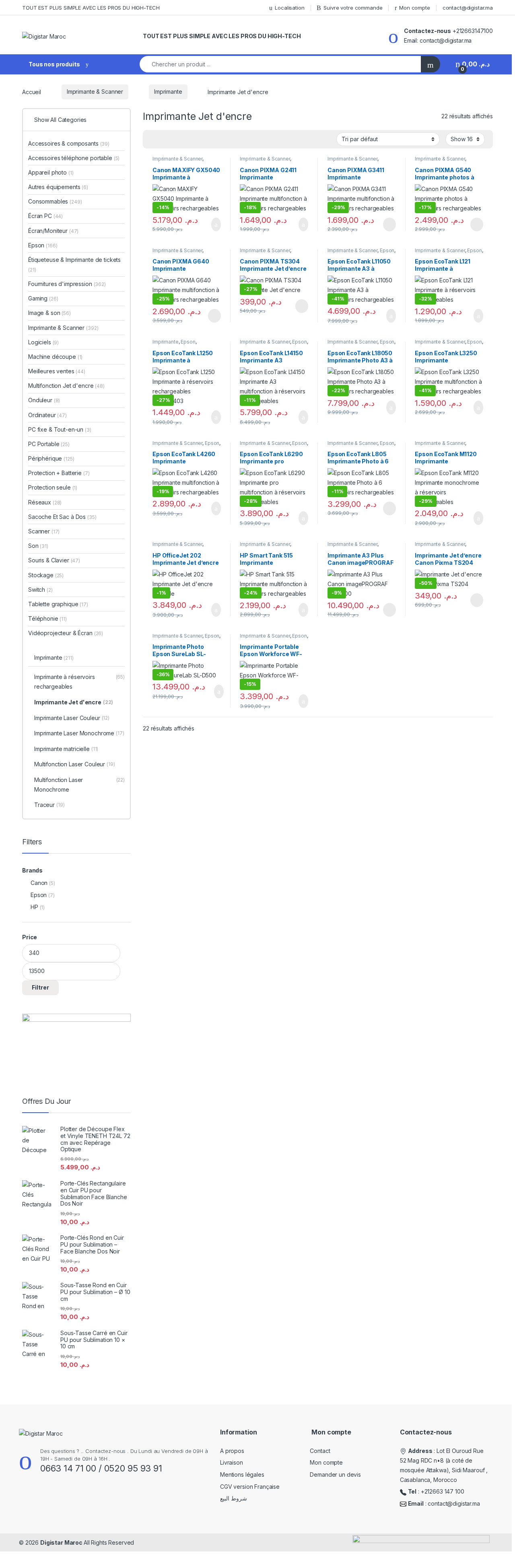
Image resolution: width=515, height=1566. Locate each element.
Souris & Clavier (54, 560)
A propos (232, 1450)
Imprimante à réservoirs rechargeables (79, 681)
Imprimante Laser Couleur (71, 717)
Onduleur (44, 400)
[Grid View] (154, 140)
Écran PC (45, 215)
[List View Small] (189, 140)
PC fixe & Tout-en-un (59, 429)
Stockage (46, 575)
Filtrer (40, 987)
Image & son (49, 312)
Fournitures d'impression (67, 283)
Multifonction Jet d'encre (66, 385)
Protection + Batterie (59, 472)
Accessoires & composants (68, 143)
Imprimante (168, 91)
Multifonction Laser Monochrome (79, 784)
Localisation (289, 7)
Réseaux (45, 502)
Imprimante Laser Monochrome (79, 733)
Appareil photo (51, 172)
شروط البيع (233, 1498)
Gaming (43, 298)
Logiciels (43, 342)
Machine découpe (55, 356)
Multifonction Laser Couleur (74, 764)
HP (34, 906)
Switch (40, 589)
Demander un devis (335, 1474)
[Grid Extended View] (165, 140)
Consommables (55, 201)
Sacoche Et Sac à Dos (62, 516)
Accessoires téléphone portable (73, 157)
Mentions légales (242, 1474)
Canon (39, 882)
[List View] (177, 140)
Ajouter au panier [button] (211, 224)
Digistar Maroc (62, 1542)
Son (38, 545)
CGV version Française (250, 1486)
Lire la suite (389, 224)
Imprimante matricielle (66, 748)
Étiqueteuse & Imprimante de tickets (74, 264)
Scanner (44, 531)
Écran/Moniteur (53, 230)
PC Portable (49, 443)
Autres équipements (58, 186)
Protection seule (52, 487)
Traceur (49, 804)
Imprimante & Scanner (95, 91)
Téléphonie (47, 618)
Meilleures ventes (56, 371)
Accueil (31, 91)
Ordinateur (47, 415)
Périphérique (51, 458)
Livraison (231, 1462)
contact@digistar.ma (468, 7)
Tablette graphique (58, 604)
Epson (387, 250)
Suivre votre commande (352, 7)
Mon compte (414, 7)
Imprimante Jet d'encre (73, 702)
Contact (320, 1450)
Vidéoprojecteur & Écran (65, 633)
